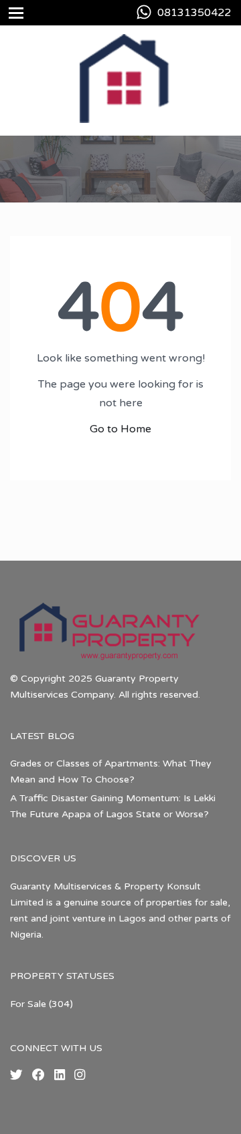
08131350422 (194, 12)
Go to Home (120, 429)
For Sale (28, 1004)
